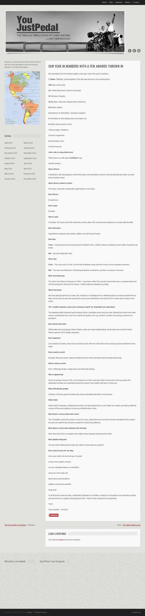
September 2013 (30, 158)
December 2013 (11, 153)
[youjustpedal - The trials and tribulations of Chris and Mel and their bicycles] (65, 55)
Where (127, 2)
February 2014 (10, 148)
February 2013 (29, 174)
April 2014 (8, 143)
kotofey (29, 612)
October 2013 (10, 158)
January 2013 (10, 179)
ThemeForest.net (40, 612)
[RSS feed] (138, 51)
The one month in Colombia (15, 525)
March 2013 (9, 174)
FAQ (111, 2)
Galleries (118, 2)
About (104, 2)
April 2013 (28, 169)
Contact (136, 2)
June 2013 (28, 163)
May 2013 (8, 169)
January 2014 (29, 148)
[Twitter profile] (134, 51)
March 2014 (28, 143)
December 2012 (30, 179)
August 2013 (9, 163)
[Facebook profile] (129, 51)
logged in (62, 540)
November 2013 (30, 153)
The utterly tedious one (131, 525)
